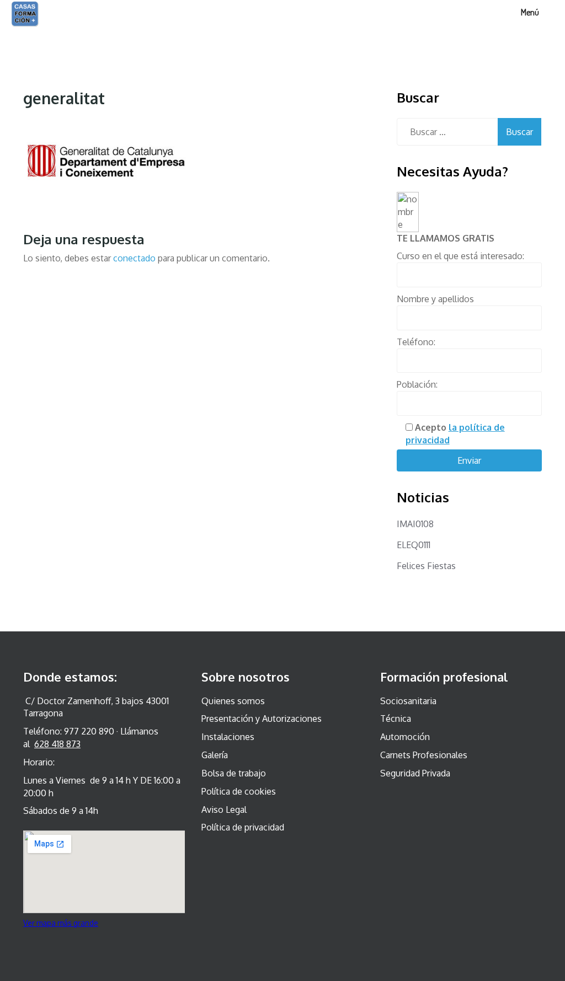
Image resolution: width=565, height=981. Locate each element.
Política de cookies (238, 791)
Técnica (395, 718)
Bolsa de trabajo (233, 773)
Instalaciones (227, 736)
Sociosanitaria (408, 700)
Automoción (405, 736)
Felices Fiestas (426, 565)
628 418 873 (57, 743)
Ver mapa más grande (60, 923)
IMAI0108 (415, 523)
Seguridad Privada (415, 773)
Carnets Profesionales (423, 754)
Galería (214, 754)
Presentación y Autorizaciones (261, 718)
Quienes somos (233, 700)
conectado (134, 258)
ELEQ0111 (413, 544)
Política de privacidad (242, 827)
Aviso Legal (224, 809)
